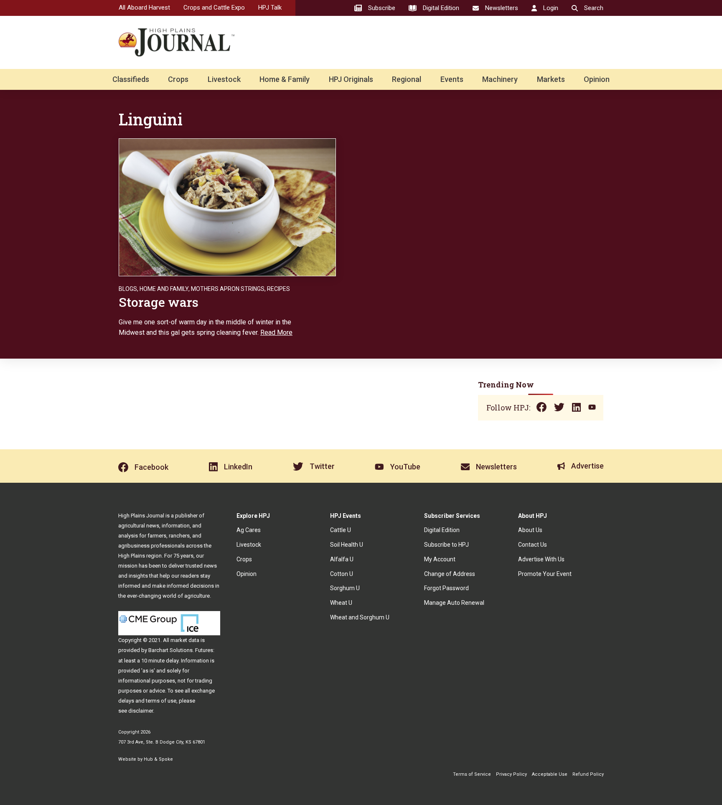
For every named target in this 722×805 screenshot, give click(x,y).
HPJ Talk (270, 7)
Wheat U (341, 602)
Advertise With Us (541, 559)
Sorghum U (345, 588)
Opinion (597, 79)
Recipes (278, 288)
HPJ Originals (351, 79)
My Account (439, 559)
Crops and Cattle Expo (214, 7)
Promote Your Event (545, 574)
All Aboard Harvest (144, 7)
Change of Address (449, 574)
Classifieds (130, 79)
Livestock (224, 79)
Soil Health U (346, 544)
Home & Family (284, 79)
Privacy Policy (511, 774)
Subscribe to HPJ (446, 544)
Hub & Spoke (158, 759)
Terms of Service (472, 774)
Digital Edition (442, 530)
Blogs (128, 288)
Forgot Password (446, 588)
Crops (178, 79)
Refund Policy (588, 774)
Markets (551, 79)
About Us (530, 530)
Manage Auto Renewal (454, 602)
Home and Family (164, 288)
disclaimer (140, 711)
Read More (276, 332)
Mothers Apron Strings (227, 288)
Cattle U (340, 530)
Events (451, 79)
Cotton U (341, 574)
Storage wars (158, 302)
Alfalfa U (341, 559)
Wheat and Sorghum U (359, 617)
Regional (406, 79)
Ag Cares (248, 530)
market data (184, 640)
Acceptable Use (549, 774)
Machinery (500, 79)
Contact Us (532, 544)
